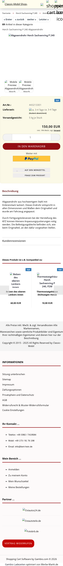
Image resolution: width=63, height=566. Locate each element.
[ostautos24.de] (32, 510)
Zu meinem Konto (17, 475)
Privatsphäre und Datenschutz (18, 394)
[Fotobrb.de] (31, 531)
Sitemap (6, 379)
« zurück (19, 19)
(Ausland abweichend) (37, 113)
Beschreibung (10, 191)
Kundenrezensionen (14, 241)
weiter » (31, 19)
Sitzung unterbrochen (13, 374)
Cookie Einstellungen (13, 410)
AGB (4, 400)
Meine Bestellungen (18, 487)
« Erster (8, 19)
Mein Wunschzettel (18, 481)
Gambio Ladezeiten (15, 564)
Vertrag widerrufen (18, 543)
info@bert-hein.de (23, 446)
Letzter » (44, 19)
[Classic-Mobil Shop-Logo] (14, 4)
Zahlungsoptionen (11, 389)
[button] (7, 137)
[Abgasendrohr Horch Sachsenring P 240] (32, 64)
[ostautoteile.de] (31, 520)
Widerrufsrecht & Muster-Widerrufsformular (25, 405)
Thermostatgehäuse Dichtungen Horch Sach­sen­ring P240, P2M (47, 293)
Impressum (8, 384)
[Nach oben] (54, 561)
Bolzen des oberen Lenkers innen (15, 293)
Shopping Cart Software (18, 559)
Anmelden (13, 469)
